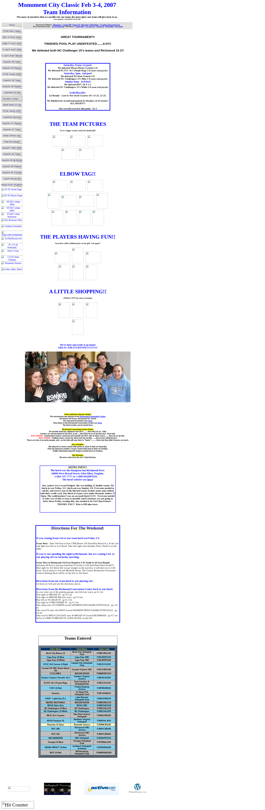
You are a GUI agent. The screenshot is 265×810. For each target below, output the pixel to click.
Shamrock (100, 26)
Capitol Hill (79, 26)
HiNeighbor (109, 26)
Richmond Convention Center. (93, 416)
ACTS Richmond (58, 26)
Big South (119, 26)
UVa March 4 (90, 26)
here (90, 421)
